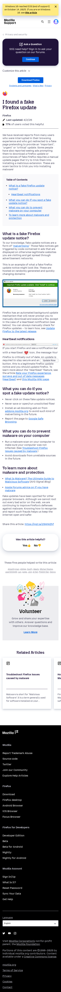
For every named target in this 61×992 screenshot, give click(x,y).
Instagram (15, 933)
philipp (23, 569)
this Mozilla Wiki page (35, 379)
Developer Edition (13, 835)
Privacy (48, 86)
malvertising (21, 245)
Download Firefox (31, 80)
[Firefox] (30, 94)
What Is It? (9, 882)
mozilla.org (9, 964)
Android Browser (13, 805)
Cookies (7, 981)
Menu (49, 21)
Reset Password (12, 887)
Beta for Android (13, 846)
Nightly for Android (14, 858)
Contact (7, 987)
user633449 (11, 572)
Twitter (7, 764)
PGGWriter (44, 572)
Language (8, 917)
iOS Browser (10, 811)
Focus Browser (11, 816)
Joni (30, 572)
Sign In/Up (9, 876)
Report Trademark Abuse (17, 753)
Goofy (29, 569)
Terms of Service (13, 970)
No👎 (37, 545)
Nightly (7, 852)
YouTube (9, 933)
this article (31, 12)
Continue (30, 59)
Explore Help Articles (15, 775)
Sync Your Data (12, 893)
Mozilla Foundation (28, 944)
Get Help (8, 899)
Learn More (30, 632)
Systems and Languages (20, 86)
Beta (5, 841)
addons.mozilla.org (16, 411)
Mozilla (10, 732)
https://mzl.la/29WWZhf (39, 524)
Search (42, 21)
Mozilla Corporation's (22, 941)
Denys (53, 572)
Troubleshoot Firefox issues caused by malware (26, 450)
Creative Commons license (40, 956)
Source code (10, 758)
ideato (36, 569)
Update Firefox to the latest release (29, 330)
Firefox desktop (12, 799)
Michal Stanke (46, 569)
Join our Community (15, 770)
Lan (19, 572)
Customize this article (14, 70)
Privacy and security (16, 34)
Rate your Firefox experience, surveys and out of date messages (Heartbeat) (27, 376)
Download (9, 794)
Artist (35, 572)
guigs (24, 572)
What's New (38, 86)
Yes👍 (27, 545)
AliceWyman (13, 569)
